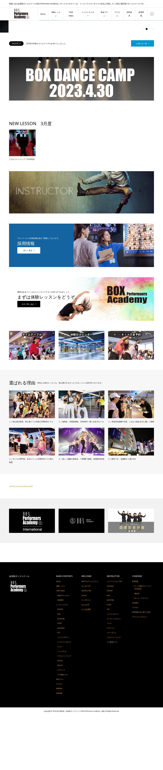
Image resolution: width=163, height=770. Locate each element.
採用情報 (141, 14)
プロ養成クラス (62, 662)
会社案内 (135, 591)
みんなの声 (85, 593)
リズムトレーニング (64, 644)
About (42, 14)
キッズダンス (86, 588)
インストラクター (88, 14)
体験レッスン (55, 14)
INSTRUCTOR (86, 579)
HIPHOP (60, 597)
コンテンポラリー (63, 625)
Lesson (84, 583)
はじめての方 (86, 574)
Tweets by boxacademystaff (21, 474)
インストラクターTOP (114, 569)
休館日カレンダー (63, 583)
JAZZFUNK (60, 606)
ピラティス (61, 658)
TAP (58, 620)
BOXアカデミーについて (90, 569)
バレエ (59, 634)
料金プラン (104, 14)
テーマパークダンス (64, 630)
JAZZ (58, 602)
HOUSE (60, 648)
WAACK (60, 653)
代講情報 (60, 588)
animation (60, 616)
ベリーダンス (61, 639)
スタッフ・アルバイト (141, 586)
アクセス (117, 14)
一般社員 (136, 581)
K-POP (59, 611)
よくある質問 (86, 597)
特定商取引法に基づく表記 (141, 600)
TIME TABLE (70, 14)
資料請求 (129, 14)
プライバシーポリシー (139, 605)
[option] (69, 31)
